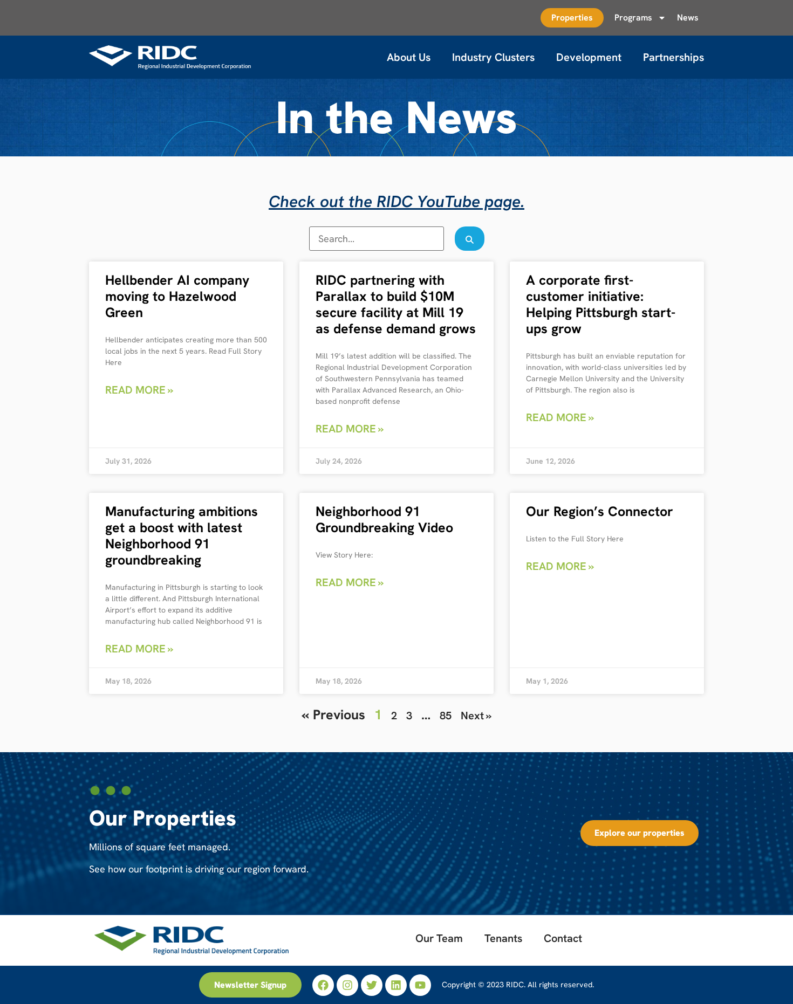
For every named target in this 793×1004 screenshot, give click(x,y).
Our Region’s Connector (599, 511)
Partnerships (673, 57)
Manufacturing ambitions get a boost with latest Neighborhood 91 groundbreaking (181, 536)
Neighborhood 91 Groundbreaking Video (384, 520)
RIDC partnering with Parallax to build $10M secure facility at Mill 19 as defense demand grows (396, 304)
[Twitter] (371, 985)
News (688, 17)
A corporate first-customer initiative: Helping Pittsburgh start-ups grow (600, 304)
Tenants (503, 938)
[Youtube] (420, 985)
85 (446, 716)
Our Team (439, 938)
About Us (408, 57)
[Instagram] (347, 985)
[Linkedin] (396, 985)
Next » (476, 716)
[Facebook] (323, 985)
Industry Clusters (493, 57)
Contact (563, 938)
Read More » (139, 390)
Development (588, 57)
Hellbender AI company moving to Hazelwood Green (177, 296)
